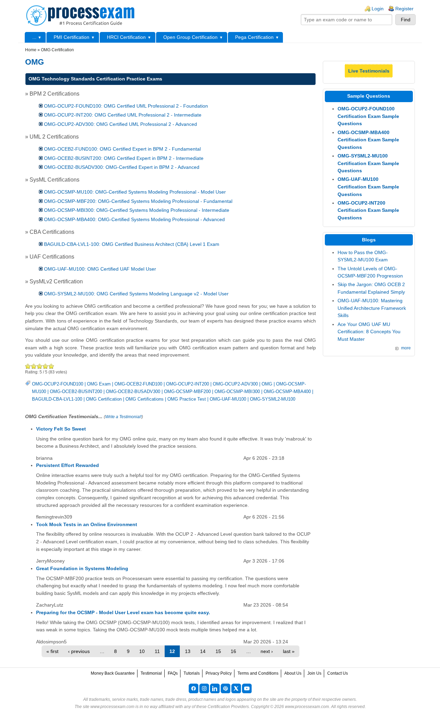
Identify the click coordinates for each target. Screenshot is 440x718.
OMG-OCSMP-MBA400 (287, 391)
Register (404, 8)
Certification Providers (228, 706)
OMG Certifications (144, 399)
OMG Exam (99, 384)
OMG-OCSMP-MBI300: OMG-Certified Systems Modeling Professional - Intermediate (136, 210)
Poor (28, 366)
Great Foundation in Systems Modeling (82, 568)
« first (52, 651)
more (406, 348)
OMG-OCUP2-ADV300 (235, 384)
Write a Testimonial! (123, 416)
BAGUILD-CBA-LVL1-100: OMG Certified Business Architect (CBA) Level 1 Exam (131, 244)
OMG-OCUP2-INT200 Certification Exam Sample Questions (368, 210)
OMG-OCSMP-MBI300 (237, 391)
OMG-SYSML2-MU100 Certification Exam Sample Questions (368, 163)
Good (40, 366)
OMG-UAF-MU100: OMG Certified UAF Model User (100, 269)
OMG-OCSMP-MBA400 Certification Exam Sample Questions (368, 140)
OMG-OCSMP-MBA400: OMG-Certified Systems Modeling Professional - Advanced (134, 219)
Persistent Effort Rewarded (67, 465)
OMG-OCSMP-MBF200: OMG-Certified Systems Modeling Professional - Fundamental (138, 201)
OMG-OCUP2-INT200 (187, 384)
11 (157, 651)
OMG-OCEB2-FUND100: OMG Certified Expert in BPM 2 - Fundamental (122, 149)
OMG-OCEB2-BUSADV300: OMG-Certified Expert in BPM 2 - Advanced (121, 167)
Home (30, 49)
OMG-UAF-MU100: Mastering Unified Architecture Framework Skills (372, 308)
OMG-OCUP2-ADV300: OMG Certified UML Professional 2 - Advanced (120, 124)
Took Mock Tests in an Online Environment (86, 524)
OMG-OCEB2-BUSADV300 (133, 391)
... (34, 37)
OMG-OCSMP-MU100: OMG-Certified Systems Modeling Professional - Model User (135, 192)
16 (233, 651)
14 (203, 651)
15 (218, 651)
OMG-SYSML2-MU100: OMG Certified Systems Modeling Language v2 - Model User (136, 293)
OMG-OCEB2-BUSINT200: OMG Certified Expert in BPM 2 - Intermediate (124, 158)
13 (187, 651)
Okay (34, 366)
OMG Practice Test (186, 399)
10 (142, 651)
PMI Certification (71, 37)
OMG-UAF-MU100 (228, 399)
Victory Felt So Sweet (61, 429)
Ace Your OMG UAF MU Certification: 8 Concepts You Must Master (369, 332)
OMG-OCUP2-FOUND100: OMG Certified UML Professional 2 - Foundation (126, 106)
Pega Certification (254, 37)
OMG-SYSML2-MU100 (272, 399)
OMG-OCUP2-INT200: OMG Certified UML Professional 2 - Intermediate (122, 115)
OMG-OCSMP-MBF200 (187, 391)
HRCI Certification (126, 37)
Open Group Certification (190, 37)
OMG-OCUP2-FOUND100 (57, 384)
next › (267, 651)
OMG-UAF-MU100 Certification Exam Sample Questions (368, 186)
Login (378, 8)
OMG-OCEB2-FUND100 (138, 384)
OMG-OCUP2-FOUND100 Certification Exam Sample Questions (368, 116)
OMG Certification (104, 399)
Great (45, 366)
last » (289, 651)
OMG (267, 384)
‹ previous (79, 651)
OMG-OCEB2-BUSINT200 (76, 391)
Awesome (51, 366)
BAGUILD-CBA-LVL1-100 (57, 399)
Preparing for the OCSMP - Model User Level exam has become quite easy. (123, 612)
